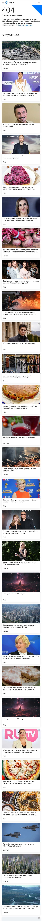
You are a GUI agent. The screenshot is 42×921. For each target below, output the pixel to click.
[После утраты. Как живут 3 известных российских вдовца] (21, 149)
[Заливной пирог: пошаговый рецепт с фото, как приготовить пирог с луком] (21, 399)
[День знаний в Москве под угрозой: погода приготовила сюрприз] (21, 556)
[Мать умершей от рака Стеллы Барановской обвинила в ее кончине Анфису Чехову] (21, 211)
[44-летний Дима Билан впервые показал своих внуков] (21, 118)
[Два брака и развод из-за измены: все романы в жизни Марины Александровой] (21, 274)
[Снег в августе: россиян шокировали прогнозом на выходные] (21, 868)
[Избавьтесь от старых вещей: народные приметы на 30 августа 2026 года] (21, 368)
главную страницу (25, 25)
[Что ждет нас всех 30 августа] (21, 712)
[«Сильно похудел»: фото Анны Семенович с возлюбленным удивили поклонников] (21, 743)
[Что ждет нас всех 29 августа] (21, 587)
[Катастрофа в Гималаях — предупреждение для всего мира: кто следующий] (21, 55)
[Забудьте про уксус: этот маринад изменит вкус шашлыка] (21, 462)
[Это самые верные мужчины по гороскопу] (21, 337)
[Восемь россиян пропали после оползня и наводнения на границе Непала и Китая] (21, 618)
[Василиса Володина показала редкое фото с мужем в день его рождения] (21, 493)
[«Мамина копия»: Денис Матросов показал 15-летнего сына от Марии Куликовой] (21, 649)
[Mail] (6, 2)
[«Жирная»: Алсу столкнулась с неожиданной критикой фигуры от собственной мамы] (21, 86)
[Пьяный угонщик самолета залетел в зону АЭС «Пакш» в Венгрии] (21, 837)
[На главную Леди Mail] (11, 2)
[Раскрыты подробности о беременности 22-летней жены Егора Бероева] (21, 524)
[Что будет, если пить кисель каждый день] (21, 430)
